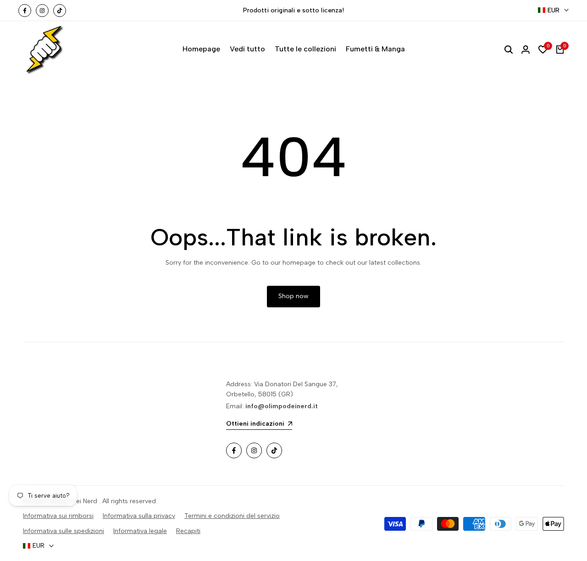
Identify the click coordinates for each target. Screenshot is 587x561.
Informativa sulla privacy (139, 516)
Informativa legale (140, 531)
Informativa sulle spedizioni (63, 531)
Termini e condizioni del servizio (232, 516)
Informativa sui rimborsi (58, 516)
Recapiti (188, 531)
